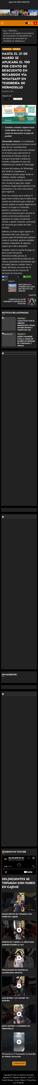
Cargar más (19, 1063)
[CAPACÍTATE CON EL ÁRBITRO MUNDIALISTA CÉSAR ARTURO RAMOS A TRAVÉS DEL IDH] (9, 324)
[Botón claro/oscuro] (27, 23)
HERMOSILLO (7, 49)
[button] (2, 23)
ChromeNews (31, 1080)
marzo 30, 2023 (8, 91)
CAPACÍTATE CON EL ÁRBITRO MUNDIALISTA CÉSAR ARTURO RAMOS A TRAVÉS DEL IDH (26, 325)
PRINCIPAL (16, 49)
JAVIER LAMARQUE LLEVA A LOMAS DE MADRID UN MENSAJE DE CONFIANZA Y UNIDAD (26, 341)
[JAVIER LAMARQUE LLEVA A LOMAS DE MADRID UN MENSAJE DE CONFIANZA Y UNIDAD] (9, 339)
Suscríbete (35, 23)
